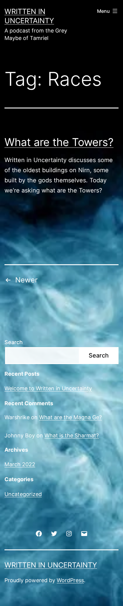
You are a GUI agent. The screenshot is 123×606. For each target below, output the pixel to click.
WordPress (70, 580)
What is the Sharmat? (71, 435)
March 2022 (19, 464)
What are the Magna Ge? (70, 417)
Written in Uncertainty (50, 565)
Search (13, 342)
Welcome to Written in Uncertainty (48, 388)
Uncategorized (23, 494)
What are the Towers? (58, 142)
